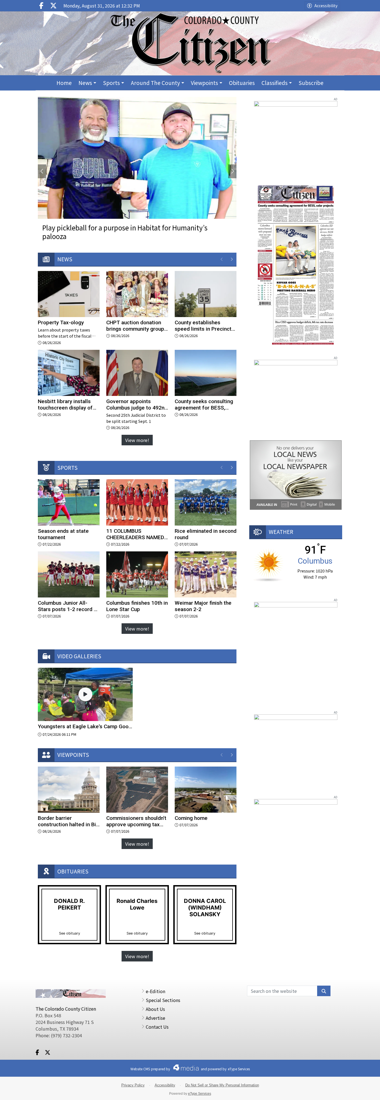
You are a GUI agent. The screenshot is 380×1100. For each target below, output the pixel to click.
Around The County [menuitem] (155, 82)
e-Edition (155, 991)
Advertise (155, 1017)
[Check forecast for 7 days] (268, 564)
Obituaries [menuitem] (242, 82)
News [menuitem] (85, 82)
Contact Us (157, 1026)
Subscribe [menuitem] (311, 82)
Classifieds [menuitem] (274, 82)
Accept (361, 1090)
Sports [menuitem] (111, 82)
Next (232, 171)
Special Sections (163, 1000)
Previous (42, 171)
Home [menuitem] (64, 82)
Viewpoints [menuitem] (204, 82)
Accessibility (325, 5)
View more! (137, 440)
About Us (155, 1009)
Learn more (332, 1090)
